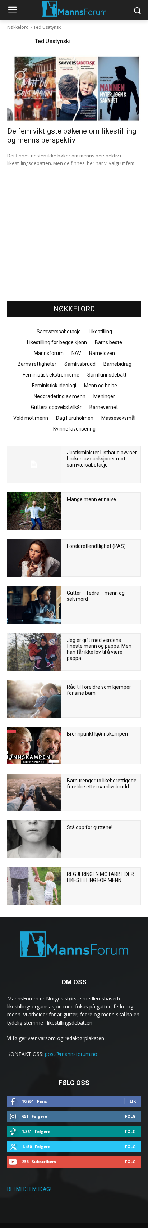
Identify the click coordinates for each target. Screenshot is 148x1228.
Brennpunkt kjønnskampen (97, 734)
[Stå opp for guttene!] (34, 839)
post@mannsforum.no (71, 1054)
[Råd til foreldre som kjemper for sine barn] (34, 699)
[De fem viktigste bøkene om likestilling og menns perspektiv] (74, 88)
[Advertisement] (74, 240)
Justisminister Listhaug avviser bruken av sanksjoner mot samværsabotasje (102, 459)
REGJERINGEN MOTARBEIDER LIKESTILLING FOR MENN (100, 877)
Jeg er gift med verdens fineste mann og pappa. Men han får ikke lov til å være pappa (99, 649)
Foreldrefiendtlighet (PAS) (96, 546)
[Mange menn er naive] (34, 511)
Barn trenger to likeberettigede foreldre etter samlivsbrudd (102, 784)
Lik (133, 1101)
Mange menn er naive (91, 499)
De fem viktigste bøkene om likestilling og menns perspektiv (71, 135)
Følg (130, 1116)
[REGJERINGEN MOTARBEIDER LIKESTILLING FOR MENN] (34, 886)
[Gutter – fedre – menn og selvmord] (34, 605)
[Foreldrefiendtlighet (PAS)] (34, 558)
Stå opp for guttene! (89, 827)
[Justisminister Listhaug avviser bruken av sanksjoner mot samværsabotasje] (34, 464)
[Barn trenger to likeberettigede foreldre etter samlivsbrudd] (34, 792)
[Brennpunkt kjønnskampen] (34, 745)
